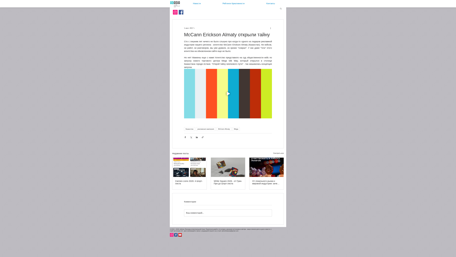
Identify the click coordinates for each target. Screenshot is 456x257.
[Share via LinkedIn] (197, 137)
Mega (236, 129)
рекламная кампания (205, 129)
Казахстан (189, 129)
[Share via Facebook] (185, 137)
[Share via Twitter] (191, 137)
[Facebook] (181, 12)
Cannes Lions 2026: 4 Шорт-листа (189, 182)
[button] (281, 8)
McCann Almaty (224, 129)
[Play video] (228, 93)
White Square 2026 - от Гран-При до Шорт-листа (228, 182)
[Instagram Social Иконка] (175, 12)
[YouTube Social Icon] (180, 235)
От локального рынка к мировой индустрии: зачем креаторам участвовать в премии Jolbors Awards (265, 182)
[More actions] (270, 28)
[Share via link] (203, 137)
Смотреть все (278, 153)
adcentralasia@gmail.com (230, 231)
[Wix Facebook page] (176, 235)
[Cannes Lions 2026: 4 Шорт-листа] (189, 167)
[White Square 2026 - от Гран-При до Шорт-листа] (228, 167)
